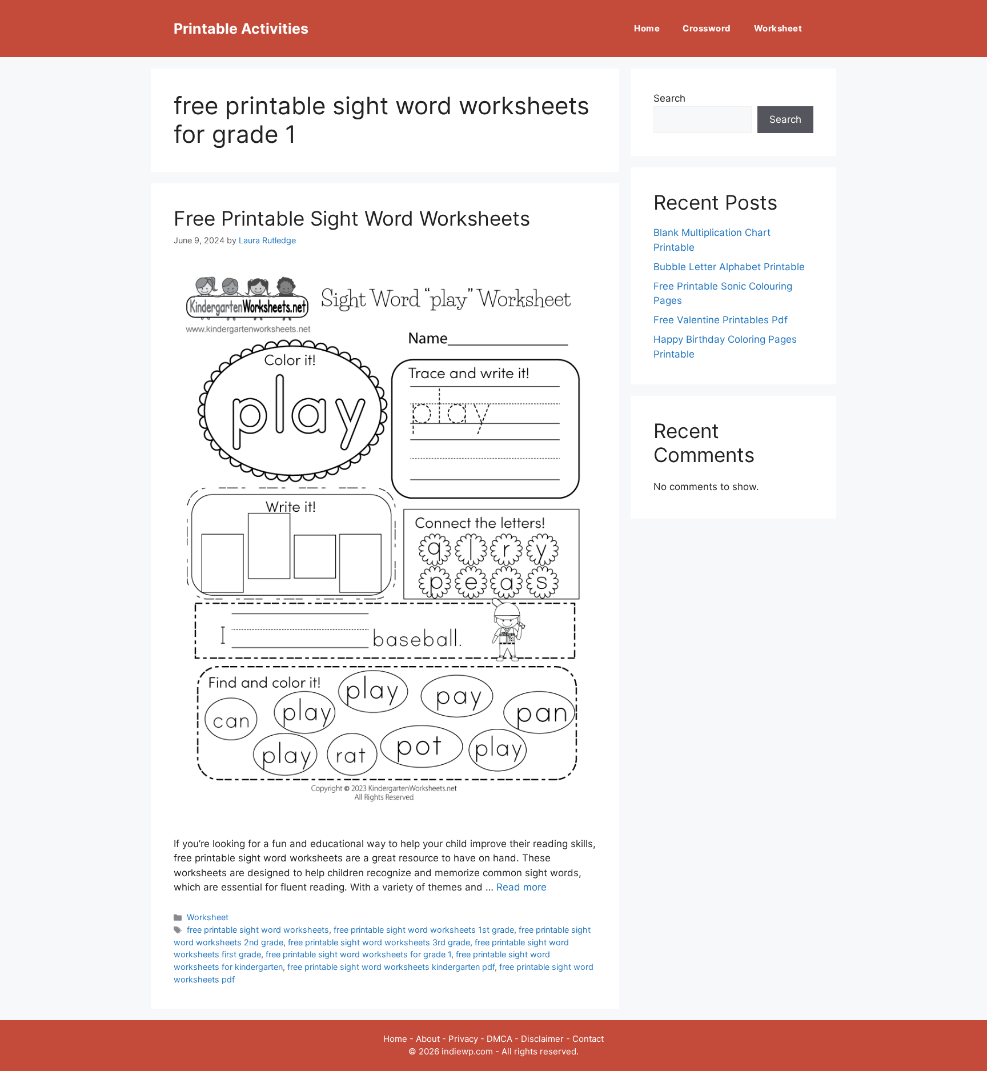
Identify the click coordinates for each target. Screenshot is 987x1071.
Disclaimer (542, 1038)
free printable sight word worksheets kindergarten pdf (391, 967)
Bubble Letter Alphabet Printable (729, 266)
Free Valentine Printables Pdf (720, 320)
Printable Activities (241, 28)
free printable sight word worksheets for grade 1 (358, 954)
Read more (521, 887)
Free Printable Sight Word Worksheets (352, 218)
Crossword (707, 28)
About (428, 1038)
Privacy (463, 1038)
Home (647, 28)
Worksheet (778, 28)
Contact (588, 1038)
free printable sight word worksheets (258, 929)
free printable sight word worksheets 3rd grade (379, 942)
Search (669, 98)
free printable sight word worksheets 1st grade (424, 929)
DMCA (499, 1038)
